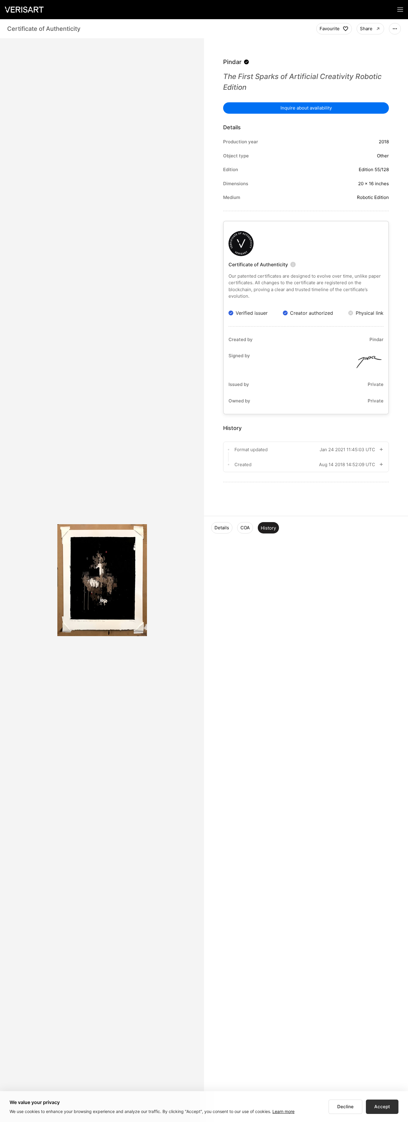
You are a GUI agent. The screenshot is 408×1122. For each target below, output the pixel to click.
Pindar (232, 62)
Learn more (283, 1111)
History (268, 528)
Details (221, 527)
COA (245, 527)
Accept (382, 1106)
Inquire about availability (306, 108)
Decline (345, 1106)
